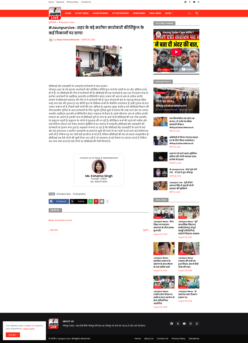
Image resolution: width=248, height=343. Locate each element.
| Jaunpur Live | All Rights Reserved (73, 338)
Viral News (155, 13)
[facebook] (185, 2)
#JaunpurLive (79, 194)
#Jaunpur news (66, 22)
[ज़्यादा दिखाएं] (107, 201)
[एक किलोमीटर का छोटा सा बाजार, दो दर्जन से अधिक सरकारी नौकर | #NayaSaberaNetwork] (160, 121)
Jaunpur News (100, 13)
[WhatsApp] (90, 201)
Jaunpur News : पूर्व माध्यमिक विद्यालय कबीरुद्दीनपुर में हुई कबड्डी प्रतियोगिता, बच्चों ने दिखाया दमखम (188, 227)
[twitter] (190, 2)
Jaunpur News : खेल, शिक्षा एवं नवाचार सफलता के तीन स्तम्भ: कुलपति (163, 226)
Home (51, 2)
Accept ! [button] (13, 334)
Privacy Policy (73, 2)
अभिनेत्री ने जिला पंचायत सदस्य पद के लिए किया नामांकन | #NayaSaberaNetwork (183, 140)
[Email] (101, 201)
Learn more (28, 328)
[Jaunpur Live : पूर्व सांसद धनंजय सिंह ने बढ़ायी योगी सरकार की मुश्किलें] (160, 185)
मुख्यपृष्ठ (52, 22)
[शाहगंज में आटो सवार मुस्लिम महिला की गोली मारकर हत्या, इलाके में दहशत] (160, 156)
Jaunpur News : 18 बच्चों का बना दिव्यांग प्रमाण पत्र (187, 294)
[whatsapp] (198, 2)
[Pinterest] (96, 201)
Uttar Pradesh (120, 13)
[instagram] (190, 323)
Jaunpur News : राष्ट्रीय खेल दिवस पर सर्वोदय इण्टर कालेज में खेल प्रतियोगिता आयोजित (163, 297)
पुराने (145, 230)
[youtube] (194, 2)
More (168, 13)
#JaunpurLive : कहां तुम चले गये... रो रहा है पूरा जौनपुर (183, 171)
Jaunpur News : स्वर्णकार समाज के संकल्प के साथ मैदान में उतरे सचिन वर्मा (163, 262)
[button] (189, 13)
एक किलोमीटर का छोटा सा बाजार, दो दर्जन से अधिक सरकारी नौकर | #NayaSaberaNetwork (182, 123)
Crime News (139, 13)
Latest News (82, 13)
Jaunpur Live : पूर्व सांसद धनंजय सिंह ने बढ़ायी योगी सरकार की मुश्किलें (181, 185)
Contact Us (86, 2)
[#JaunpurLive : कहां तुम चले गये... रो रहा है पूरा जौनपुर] (160, 172)
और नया (54, 230)
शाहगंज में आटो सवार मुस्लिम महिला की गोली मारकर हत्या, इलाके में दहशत (183, 156)
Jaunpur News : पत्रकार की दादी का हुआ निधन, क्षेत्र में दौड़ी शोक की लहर (188, 262)
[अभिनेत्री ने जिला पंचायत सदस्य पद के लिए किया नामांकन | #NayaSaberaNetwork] (160, 140)
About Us (60, 2)
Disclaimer (194, 338)
